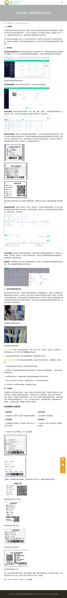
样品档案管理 (10, 350)
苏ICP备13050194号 (37, 594)
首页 (5, 23)
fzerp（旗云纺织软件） (53, 594)
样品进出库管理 (10, 360)
